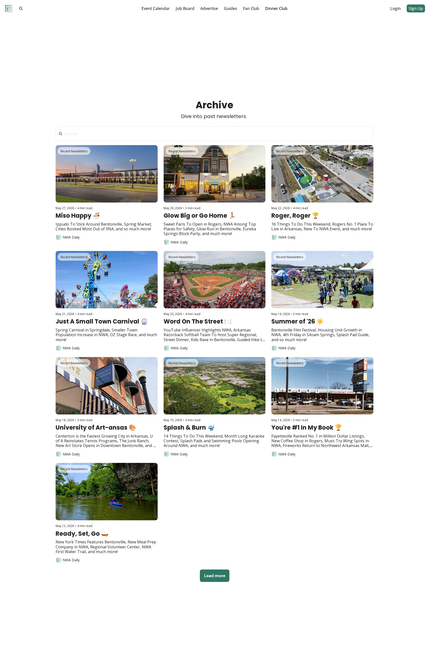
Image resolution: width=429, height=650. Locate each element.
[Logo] (8, 8)
